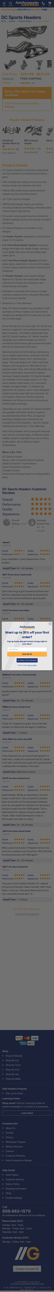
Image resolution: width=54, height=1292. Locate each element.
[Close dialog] (50, 623)
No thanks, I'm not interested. (27, 660)
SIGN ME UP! (27, 654)
